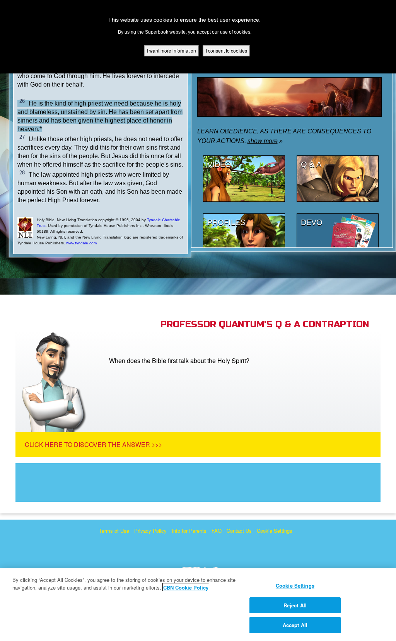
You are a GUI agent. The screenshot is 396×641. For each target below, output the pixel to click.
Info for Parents (189, 530)
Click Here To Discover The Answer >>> (93, 444)
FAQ (217, 530)
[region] (198, 604)
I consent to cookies (226, 50)
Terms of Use (114, 530)
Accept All (295, 625)
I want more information (171, 50)
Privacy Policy (150, 530)
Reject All (295, 605)
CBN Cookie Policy (185, 587)
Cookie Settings (274, 530)
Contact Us (239, 530)
